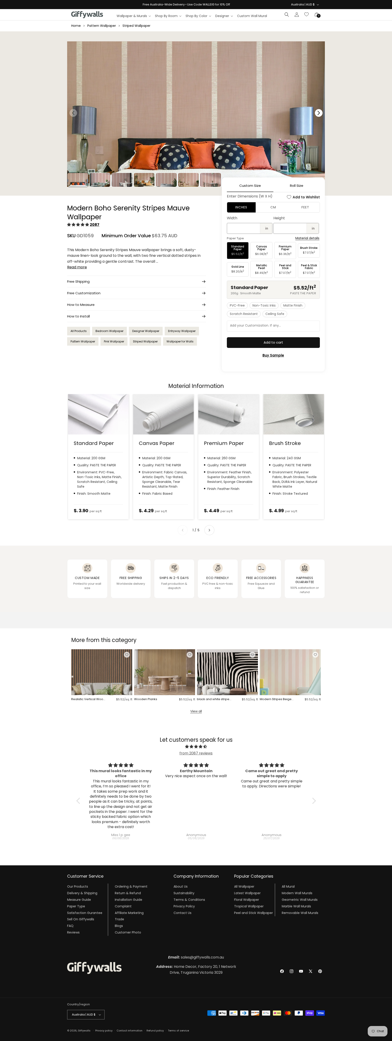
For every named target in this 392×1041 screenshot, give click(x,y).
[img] (196, 746)
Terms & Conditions (189, 899)
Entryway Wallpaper (182, 331)
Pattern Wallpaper (101, 25)
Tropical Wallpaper (249, 906)
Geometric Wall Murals (300, 899)
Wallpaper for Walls (180, 341)
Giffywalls (84, 1030)
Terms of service (178, 1030)
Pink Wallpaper (114, 341)
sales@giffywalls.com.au (196, 957)
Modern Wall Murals (297, 893)
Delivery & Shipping (82, 893)
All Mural (288, 886)
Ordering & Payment (131, 886)
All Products (79, 331)
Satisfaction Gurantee (84, 913)
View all (196, 711)
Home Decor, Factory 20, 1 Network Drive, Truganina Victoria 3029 (196, 969)
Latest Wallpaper (247, 893)
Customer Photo (128, 932)
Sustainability (184, 893)
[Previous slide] (183, 530)
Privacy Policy (184, 906)
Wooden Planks (145, 699)
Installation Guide (128, 899)
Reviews (73, 932)
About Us (181, 886)
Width (232, 218)
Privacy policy (104, 1030)
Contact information (129, 1030)
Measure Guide (79, 899)
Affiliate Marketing (129, 913)
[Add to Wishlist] (126, 654)
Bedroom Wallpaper (109, 331)
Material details (307, 238)
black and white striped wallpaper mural (214, 699)
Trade (119, 919)
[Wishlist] (307, 14)
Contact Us (182, 913)
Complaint (123, 906)
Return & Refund (128, 893)
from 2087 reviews (196, 753)
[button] (133, 16)
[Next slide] (209, 530)
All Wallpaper (244, 886)
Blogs (119, 926)
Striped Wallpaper (136, 25)
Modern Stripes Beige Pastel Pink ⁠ (276, 699)
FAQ (70, 926)
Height (279, 218)
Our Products (77, 886)
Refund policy (155, 1030)
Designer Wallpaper (145, 331)
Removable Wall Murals (300, 913)
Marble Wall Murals (296, 906)
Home (76, 25)
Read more (77, 267)
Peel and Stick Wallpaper (253, 913)
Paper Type (76, 906)
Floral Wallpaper (246, 899)
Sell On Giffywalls (80, 919)
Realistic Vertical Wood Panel (88, 699)
